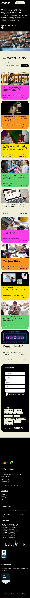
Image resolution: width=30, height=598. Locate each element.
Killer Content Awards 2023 (8, 534)
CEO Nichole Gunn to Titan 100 (9, 524)
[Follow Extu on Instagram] (5, 485)
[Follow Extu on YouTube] (17, 485)
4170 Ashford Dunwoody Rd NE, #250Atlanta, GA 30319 (11, 475)
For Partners (17, 416)
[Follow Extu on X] (14, 485)
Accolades (5, 520)
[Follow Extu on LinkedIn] (8, 485)
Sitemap (20, 594)
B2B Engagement (8, 410)
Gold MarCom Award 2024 (8, 529)
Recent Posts (6, 506)
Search (25, 65)
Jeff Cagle (5, 213)
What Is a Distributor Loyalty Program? (13, 11)
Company (4, 494)
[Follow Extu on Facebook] (3, 485)
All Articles (6, 62)
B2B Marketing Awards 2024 (9, 527)
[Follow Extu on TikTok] (11, 485)
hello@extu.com (5, 481)
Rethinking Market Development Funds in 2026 (14, 510)
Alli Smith (5, 327)
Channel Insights (18, 410)
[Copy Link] (21, 428)
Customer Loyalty (8, 416)
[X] (17, 428)
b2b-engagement (19, 125)
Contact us (20, 3)
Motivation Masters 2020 (8, 537)
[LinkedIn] (15, 428)
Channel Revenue (18, 413)
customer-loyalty (19, 95)
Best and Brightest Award (8, 532)
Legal (2, 499)
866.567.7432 (5, 479)
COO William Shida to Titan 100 (9, 526)
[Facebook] (19, 428)
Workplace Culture (8, 424)
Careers (3, 496)
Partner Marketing (8, 421)
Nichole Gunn (6, 268)
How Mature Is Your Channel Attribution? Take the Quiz (14, 515)
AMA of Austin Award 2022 (8, 535)
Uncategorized (17, 421)
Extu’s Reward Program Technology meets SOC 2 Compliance (14, 569)
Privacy (24, 594)
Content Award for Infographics (9, 531)
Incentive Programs (21, 418)
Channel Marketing (8, 413)
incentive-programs (8, 95)
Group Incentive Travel (9, 418)
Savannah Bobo (5, 25)
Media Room (4, 498)
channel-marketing (8, 125)
